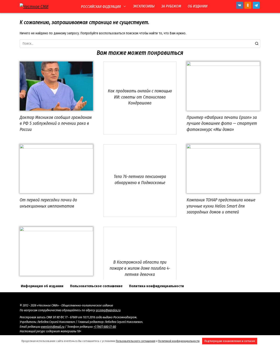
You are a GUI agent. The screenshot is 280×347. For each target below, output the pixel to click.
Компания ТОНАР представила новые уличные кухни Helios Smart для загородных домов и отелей (221, 206)
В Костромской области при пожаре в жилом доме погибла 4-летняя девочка (140, 268)
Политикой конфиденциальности (179, 341)
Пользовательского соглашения (135, 341)
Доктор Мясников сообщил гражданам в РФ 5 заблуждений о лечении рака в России (56, 123)
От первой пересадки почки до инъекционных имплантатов (48, 203)
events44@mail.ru (52, 327)
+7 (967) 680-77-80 (105, 327)
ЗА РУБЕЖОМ (171, 6)
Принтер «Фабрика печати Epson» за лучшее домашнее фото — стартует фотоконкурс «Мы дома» (222, 123)
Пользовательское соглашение (96, 286)
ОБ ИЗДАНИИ (197, 6)
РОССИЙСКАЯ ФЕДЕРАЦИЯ (101, 6)
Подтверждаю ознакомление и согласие (230, 341)
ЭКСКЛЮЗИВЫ (144, 6)
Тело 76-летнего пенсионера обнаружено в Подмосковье (140, 179)
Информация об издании (42, 286)
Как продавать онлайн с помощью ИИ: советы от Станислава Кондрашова (140, 97)
